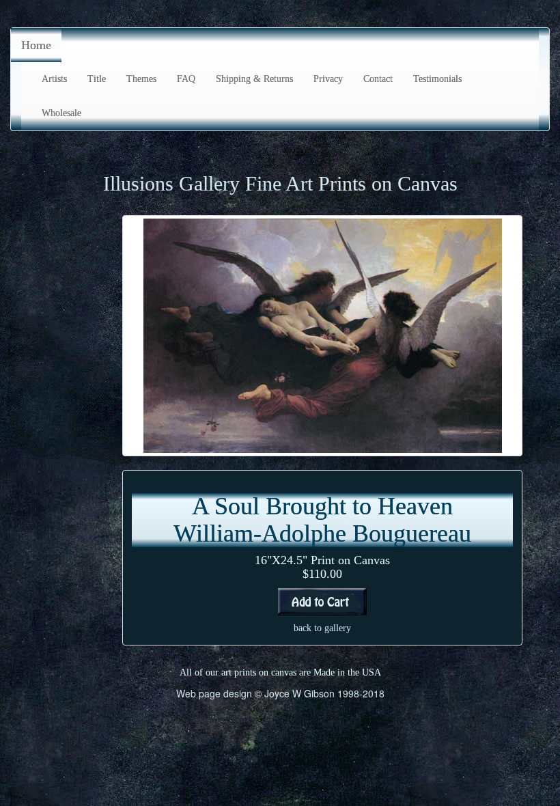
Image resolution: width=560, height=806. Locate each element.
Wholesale (61, 113)
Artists (54, 79)
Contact (378, 79)
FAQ (186, 79)
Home (36, 45)
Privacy (328, 79)
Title (96, 79)
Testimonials (437, 79)
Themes (141, 79)
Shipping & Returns (254, 79)
